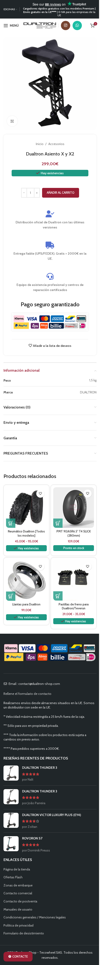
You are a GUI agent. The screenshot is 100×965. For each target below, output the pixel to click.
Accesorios (56, 144)
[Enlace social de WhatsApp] (77, 25)
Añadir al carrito (60, 192)
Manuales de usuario (17, 909)
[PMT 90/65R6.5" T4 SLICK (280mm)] (73, 507)
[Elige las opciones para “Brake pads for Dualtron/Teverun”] (58, 596)
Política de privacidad (18, 925)
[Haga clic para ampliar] (12, 121)
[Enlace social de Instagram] (65, 25)
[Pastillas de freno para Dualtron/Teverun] (73, 580)
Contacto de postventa (20, 901)
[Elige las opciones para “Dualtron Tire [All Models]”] (10, 523)
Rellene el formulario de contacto (27, 694)
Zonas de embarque (18, 885)
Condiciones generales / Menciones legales (34, 917)
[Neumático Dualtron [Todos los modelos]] (26, 507)
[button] (58, 523)
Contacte (20, 956)
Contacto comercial (17, 893)
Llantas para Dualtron (26, 604)
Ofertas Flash (13, 877)
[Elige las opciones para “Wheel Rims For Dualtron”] (10, 596)
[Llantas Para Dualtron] (26, 580)
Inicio (39, 144)
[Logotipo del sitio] (39, 25)
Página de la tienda (16, 869)
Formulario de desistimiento (23, 933)
